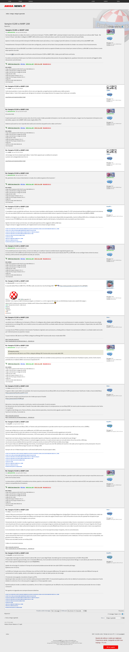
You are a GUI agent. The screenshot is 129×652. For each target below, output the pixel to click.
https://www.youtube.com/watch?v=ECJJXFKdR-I (73, 286)
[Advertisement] (64, 17)
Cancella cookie (99, 634)
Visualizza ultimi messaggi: (43, 610)
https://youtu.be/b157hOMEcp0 (14, 398)
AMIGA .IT (14, 6)
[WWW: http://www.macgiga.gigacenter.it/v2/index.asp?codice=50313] (107, 302)
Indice (7, 13)
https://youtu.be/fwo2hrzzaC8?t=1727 (16, 393)
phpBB (59, 640)
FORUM (20, 1)
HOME (9, 1)
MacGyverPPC (11, 283)
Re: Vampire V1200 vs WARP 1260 (17, 86)
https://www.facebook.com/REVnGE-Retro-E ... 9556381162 (19, 341)
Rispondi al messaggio (7, 26)
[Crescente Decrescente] (81, 610)
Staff (93, 634)
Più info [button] (104, 642)
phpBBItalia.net (63, 641)
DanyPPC (10, 208)
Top (123, 83)
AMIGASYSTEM (11, 32)
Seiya (9, 319)
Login (93, 1)
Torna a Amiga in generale (12, 618)
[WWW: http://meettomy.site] (107, 104)
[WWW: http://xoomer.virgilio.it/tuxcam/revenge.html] (107, 329)
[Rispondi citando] (99, 30)
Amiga (12, 13)
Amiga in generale (20, 13)
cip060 (9, 88)
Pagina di (118, 26)
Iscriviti (106, 1)
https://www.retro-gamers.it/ (12, 339)
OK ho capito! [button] (111, 647)
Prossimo (121, 611)
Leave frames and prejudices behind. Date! (15, 97)
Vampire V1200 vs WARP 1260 (17, 23)
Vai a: (102, 618)
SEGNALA (31, 1)
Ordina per (64, 610)
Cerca (118, 1)
